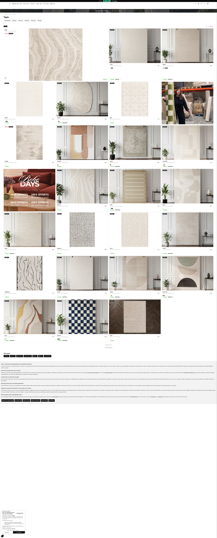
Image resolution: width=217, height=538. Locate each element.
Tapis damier (51, 400)
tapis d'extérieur (134, 396)
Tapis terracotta (26, 400)
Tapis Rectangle (7, 20)
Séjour (7, 356)
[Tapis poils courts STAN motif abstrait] (135, 45)
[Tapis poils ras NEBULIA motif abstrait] (82, 229)
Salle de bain (28, 356)
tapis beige (160, 396)
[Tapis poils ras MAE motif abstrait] (135, 99)
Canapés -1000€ (39, 3)
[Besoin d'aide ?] (201, 4)
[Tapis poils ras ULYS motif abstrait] (29, 317)
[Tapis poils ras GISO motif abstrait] (135, 317)
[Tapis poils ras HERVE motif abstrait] (187, 45)
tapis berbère (186, 372)
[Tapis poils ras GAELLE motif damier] (82, 317)
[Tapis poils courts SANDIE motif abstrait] (29, 142)
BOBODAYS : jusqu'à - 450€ (17, 3)
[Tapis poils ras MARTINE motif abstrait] (187, 273)
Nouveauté (48, 356)
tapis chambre (96, 372)
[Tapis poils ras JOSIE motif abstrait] (82, 273)
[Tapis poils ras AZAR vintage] (135, 142)
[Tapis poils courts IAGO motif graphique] (135, 186)
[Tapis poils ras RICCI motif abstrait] (135, 229)
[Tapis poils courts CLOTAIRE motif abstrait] (187, 142)
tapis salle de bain (108, 372)
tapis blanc (153, 396)
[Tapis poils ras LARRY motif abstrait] (29, 99)
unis (194, 372)
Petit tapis (39, 20)
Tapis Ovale (20, 20)
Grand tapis (27, 20)
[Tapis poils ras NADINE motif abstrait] (82, 142)
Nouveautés (32, 3)
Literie (13, 356)
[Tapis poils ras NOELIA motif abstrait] (82, 186)
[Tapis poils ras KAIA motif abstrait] (187, 186)
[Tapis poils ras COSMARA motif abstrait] (29, 273)
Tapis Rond (14, 20)
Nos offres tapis (18, 400)
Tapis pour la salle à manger (7, 400)
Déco (41, 356)
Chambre (20, 356)
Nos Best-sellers (26, 3)
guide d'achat (55, 396)
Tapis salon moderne (35, 400)
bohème (191, 372)
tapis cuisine (89, 372)
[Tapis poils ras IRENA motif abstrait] (135, 273)
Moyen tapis (33, 20)
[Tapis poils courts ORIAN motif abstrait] (82, 99)
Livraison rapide (46, 3)
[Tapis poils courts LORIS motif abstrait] (29, 229)
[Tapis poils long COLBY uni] (187, 229)
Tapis (36, 356)
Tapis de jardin (44, 400)
